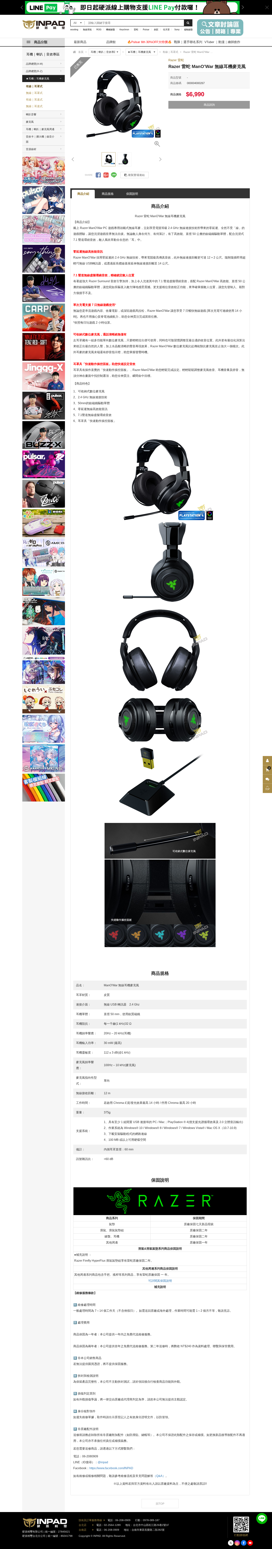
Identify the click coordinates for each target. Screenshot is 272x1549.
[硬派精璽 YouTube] (250, 1543)
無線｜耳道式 (34, 106)
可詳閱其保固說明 (160, 1280)
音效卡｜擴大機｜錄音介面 (40, 139)
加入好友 (261, 1518)
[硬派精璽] (44, 24)
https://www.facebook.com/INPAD (111, 1468)
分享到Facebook (98, 175)
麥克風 (30, 121)
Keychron (124, 29)
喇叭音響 (31, 114)
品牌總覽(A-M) (34, 63)
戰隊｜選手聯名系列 (188, 42)
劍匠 (156, 29)
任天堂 (166, 29)
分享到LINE (114, 175)
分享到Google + (106, 175)
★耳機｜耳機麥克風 (37, 78)
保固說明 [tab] (132, 193)
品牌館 (111, 42)
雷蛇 (136, 29)
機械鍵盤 (110, 29)
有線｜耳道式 (34, 99)
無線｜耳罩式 (34, 92)
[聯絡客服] (267, 779)
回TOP (160, 1503)
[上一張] (73, 159)
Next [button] (241, 7)
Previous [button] (23, 7)
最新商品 (80, 42)
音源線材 (31, 149)
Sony (176, 29)
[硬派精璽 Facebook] (243, 1543)
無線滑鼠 (87, 29)
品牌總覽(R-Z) (34, 71)
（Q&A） (159, 1475)
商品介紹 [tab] (83, 193)
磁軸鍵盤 (188, 29)
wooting (74, 29)
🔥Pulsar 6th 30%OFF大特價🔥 (149, 42)
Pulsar (146, 29)
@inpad (103, 1462)
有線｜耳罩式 (34, 86)
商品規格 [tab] (108, 193)
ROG (98, 29)
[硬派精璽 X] (231, 1543)
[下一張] (160, 159)
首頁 (80, 51)
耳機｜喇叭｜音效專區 (43, 54)
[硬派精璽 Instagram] (237, 1543)
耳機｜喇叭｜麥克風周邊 (40, 129)
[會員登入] (267, 760)
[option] (116, 103)
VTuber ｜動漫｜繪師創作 (222, 42)
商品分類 (40, 42)
